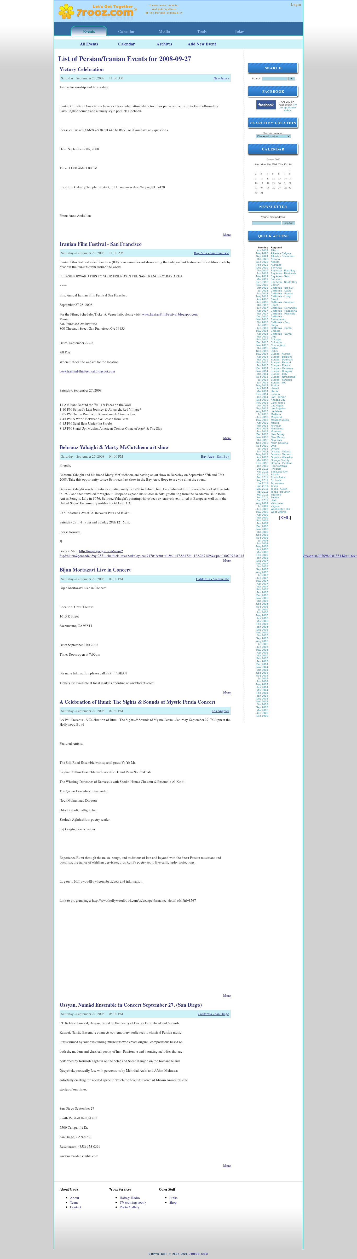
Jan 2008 (262, 557)
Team (74, 1202)
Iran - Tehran (278, 396)
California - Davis (281, 290)
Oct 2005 (262, 635)
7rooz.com (198, 1254)
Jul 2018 (263, 290)
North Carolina (279, 442)
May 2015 (262, 353)
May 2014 (262, 385)
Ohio (274, 445)
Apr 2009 (262, 514)
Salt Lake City (279, 471)
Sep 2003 (262, 707)
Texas (274, 486)
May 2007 (262, 580)
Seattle (275, 474)
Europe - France (280, 365)
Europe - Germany (282, 368)
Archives (164, 44)
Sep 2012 (262, 442)
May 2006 (262, 615)
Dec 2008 (262, 526)
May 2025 (262, 253)
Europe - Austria (280, 353)
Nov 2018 (262, 284)
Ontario (275, 448)
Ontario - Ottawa (281, 451)
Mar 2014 (262, 391)
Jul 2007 (263, 575)
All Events (89, 44)
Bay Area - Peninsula (283, 273)
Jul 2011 (263, 483)
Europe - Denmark (282, 359)
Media (164, 31)
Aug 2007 (262, 572)
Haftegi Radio (130, 1197)
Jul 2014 (263, 379)
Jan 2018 (262, 302)
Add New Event (202, 44)
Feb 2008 (262, 554)
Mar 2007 (262, 586)
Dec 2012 (262, 434)
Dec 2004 (262, 664)
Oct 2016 (262, 322)
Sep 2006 (262, 603)
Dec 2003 (262, 698)
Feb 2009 (262, 520)
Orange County (280, 460)
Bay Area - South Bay (284, 282)
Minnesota (277, 428)
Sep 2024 (262, 256)
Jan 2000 (262, 713)
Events (89, 31)
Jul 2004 (263, 678)
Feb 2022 (262, 264)
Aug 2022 (262, 261)
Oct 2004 (262, 669)
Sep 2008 (262, 534)
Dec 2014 (262, 368)
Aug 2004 (262, 675)
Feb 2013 (262, 428)
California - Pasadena (284, 310)
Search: (256, 78)
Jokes (239, 31)
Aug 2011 (262, 480)
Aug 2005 (262, 641)
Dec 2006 (262, 595)
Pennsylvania (279, 465)
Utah (274, 500)
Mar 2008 (262, 552)
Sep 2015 (262, 350)
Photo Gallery (130, 1207)
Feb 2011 (262, 497)
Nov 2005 (262, 632)
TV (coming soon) (133, 1202)
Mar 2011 (262, 494)
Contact (75, 1207)
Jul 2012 (263, 448)
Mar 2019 (262, 279)
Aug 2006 (262, 606)
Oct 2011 (262, 474)
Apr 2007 (262, 583)
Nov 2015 (262, 345)
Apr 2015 (262, 356)
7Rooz (275, 250)
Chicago (276, 339)
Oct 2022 (262, 259)
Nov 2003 (262, 701)
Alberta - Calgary (281, 253)
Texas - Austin (279, 488)
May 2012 (262, 454)
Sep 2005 (262, 638)
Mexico (275, 422)
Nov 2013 (262, 402)
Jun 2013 (262, 417)
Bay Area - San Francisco (211, 252)
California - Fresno (282, 293)
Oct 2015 (262, 348)
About (74, 1197)
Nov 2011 (262, 471)
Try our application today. (288, 107)
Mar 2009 (262, 517)
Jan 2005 (262, 661)
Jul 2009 (263, 506)
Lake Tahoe (278, 402)
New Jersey (221, 78)
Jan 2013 (262, 431)
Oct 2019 (262, 270)
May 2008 (262, 546)
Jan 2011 (262, 500)
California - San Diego (213, 1013)
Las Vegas (277, 405)
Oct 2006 (262, 600)
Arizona (275, 259)
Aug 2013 (262, 411)
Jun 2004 (262, 681)
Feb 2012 (262, 463)
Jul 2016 (263, 325)
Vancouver (277, 503)
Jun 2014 (262, 382)
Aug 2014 (262, 376)
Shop (173, 1202)
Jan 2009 (262, 523)
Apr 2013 (262, 422)
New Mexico (278, 437)
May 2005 (262, 649)
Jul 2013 (263, 414)
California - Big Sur (282, 287)
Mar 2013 (262, 425)
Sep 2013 (262, 408)
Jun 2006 (262, 612)
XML (285, 517)
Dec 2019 (262, 267)
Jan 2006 (262, 626)
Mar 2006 (262, 621)
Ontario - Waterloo (282, 457)
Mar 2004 (262, 690)
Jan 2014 (262, 396)
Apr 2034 (262, 250)
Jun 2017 (262, 307)
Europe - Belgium (281, 356)
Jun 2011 (262, 486)
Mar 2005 (262, 655)
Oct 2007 (262, 566)
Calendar (126, 31)
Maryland (276, 417)
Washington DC (280, 509)
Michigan (276, 425)
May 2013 (262, 419)
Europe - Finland (281, 362)
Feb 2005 (262, 658)
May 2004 (262, 684)
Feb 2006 (262, 623)
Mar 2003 (262, 710)
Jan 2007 (262, 592)
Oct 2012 (262, 440)
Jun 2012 (262, 451)
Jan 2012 (262, 465)
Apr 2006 (262, 618)
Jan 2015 (262, 365)
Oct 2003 (262, 704)
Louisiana (277, 411)
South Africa (278, 477)
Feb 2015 (262, 362)
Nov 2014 (262, 371)
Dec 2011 (262, 468)
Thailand (276, 494)
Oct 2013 (262, 405)
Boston (275, 284)
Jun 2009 (262, 509)
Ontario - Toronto (281, 454)
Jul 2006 (263, 609)
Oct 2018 (262, 287)
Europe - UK (278, 382)
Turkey (275, 497)
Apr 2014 (262, 388)
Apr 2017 (262, 310)
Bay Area (276, 267)
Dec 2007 (262, 560)
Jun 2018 (262, 293)
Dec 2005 (262, 629)
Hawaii (275, 388)
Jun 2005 (262, 646)
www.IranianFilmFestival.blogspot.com (170, 314)
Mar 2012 (262, 460)
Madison (276, 414)
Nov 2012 (262, 437)
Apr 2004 (262, 687)
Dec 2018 (262, 282)
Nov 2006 (262, 598)
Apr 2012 (262, 457)
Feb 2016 (262, 339)
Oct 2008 (262, 532)
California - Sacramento (212, 578)
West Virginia (278, 511)
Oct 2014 (262, 373)
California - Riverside (283, 313)
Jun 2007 (262, 577)
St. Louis (276, 480)
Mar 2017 (262, 313)
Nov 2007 (262, 563)
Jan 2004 (262, 695)
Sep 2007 (262, 569)
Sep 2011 (262, 477)
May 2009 (262, 511)
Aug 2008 (262, 537)
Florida (275, 385)
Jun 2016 (262, 328)
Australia (276, 264)
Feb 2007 (262, 589)
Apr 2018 (262, 299)
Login (296, 4)
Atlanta (275, 261)
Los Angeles (220, 710)
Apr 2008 (262, 549)
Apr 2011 (262, 491)
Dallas (274, 348)
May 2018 (262, 296)
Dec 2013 (262, 399)
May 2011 (262, 488)
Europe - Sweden (281, 379)
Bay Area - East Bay (215, 456)
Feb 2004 (262, 692)
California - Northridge (284, 307)
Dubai (274, 350)
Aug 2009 (262, 503)
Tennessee (277, 483)
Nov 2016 (262, 319)
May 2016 (262, 330)
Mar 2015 (262, 359)
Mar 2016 (262, 336)
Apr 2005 (262, 652)
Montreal (276, 431)
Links (173, 1197)
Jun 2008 (262, 543)
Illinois (274, 391)
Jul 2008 (263, 540)
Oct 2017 (262, 305)
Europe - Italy (279, 373)
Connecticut (278, 345)
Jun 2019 (262, 273)
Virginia (275, 506)
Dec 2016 (262, 316)
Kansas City (278, 399)
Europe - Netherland (283, 376)
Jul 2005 (263, 644)
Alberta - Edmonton (282, 256)
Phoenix (276, 468)
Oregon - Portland (281, 463)
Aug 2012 (262, 445)
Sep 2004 (262, 672)
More (227, 234)
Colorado (276, 342)
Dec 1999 (262, 715)
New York (276, 440)
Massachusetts (280, 419)
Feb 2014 (262, 394)
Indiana (275, 394)
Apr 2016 (262, 333)
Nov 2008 (262, 529)
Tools (201, 31)
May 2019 (262, 276)
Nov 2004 (262, 667)
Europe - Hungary (281, 371)
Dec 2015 (262, 342)
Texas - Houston (280, 491)
